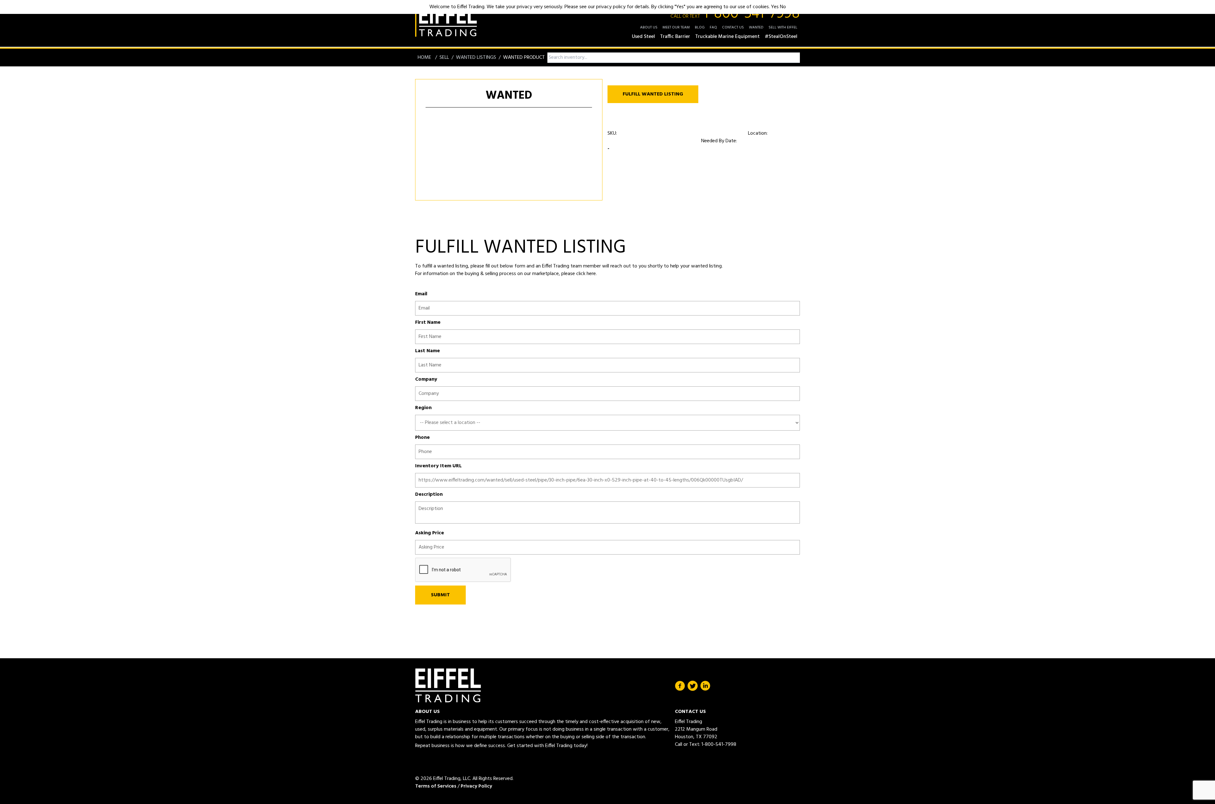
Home (425, 57)
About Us (648, 27)
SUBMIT (440, 595)
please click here (578, 274)
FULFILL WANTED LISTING (653, 94)
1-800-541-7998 (735, 13)
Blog (700, 27)
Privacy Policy (476, 786)
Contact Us (733, 27)
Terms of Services (435, 786)
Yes (775, 7)
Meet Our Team (676, 27)
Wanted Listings (476, 57)
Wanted (756, 27)
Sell (444, 57)
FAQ (713, 27)
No (783, 7)
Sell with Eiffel (783, 27)
